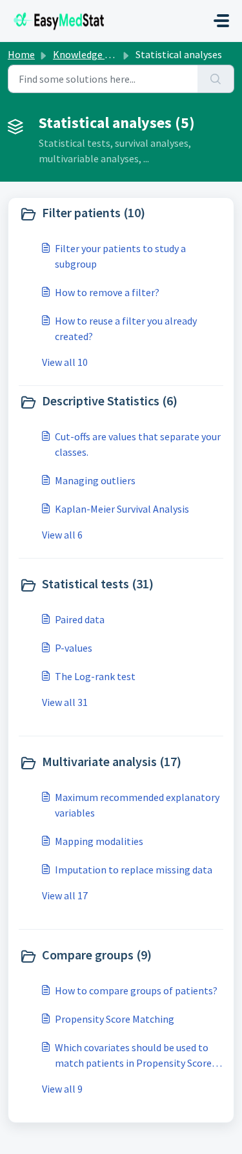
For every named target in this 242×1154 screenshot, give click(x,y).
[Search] (215, 79)
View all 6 (62, 534)
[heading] (121, 214)
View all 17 (65, 895)
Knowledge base (89, 54)
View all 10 (65, 362)
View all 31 (65, 702)
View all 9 (62, 1088)
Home (21, 54)
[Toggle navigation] (221, 20)
